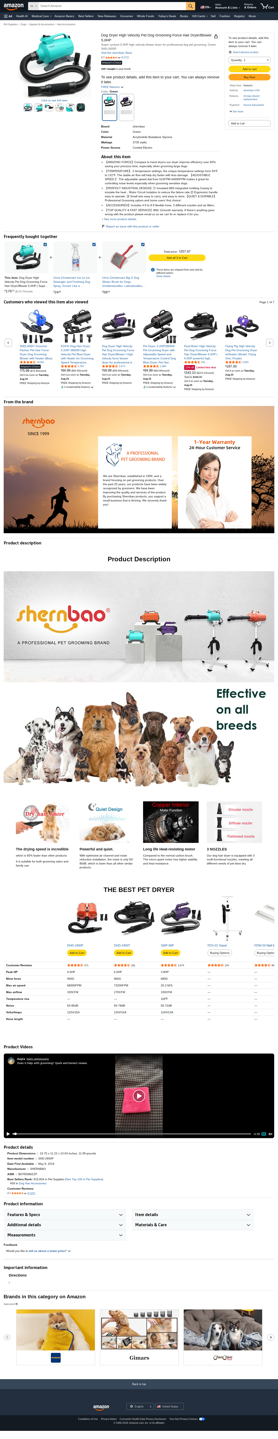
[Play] (7, 1134)
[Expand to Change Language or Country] (210, 7)
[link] (75, 257)
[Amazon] (14, 6)
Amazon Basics (64, 16)
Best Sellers (86, 16)
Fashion (225, 16)
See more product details (120, 219)
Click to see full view (54, 100)
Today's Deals (167, 16)
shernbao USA (251, 90)
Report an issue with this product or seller (132, 226)
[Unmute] (270, 1134)
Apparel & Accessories (41, 24)
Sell (213, 16)
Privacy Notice (109, 1419)
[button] (8, 16)
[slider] (131, 1133)
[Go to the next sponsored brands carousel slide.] (270, 1337)
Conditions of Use (88, 1419)
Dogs (23, 24)
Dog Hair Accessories (32, 1183)
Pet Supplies (11, 24)
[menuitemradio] (264, 1134)
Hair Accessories (66, 24)
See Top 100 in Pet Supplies (84, 1179)
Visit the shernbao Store (116, 52)
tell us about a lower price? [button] (48, 1251)
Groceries (126, 16)
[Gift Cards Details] (207, 16)
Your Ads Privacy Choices (183, 1419)
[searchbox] (112, 6)
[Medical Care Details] (50, 16)
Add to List (238, 123)
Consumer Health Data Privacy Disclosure (143, 1419)
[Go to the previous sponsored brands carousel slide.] (7, 1337)
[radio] (28, 107)
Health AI (22, 16)
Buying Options (220, 952)
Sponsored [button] (9, 1304)
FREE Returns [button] (110, 87)
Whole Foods (145, 16)
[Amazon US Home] (101, 1408)
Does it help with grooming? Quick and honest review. (52, 1063)
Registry (239, 16)
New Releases (107, 16)
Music (252, 16)
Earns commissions (38, 1058)
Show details (163, 276)
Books (184, 16)
